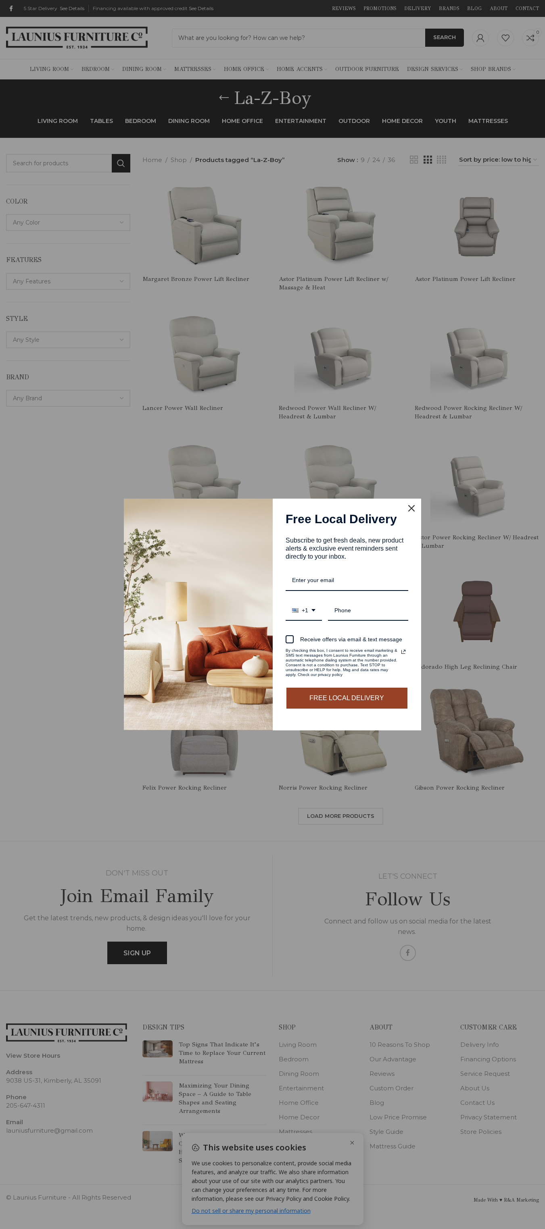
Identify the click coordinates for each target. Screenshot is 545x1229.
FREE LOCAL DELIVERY (346, 698)
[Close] (411, 508)
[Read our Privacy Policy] (403, 652)
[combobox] (304, 611)
